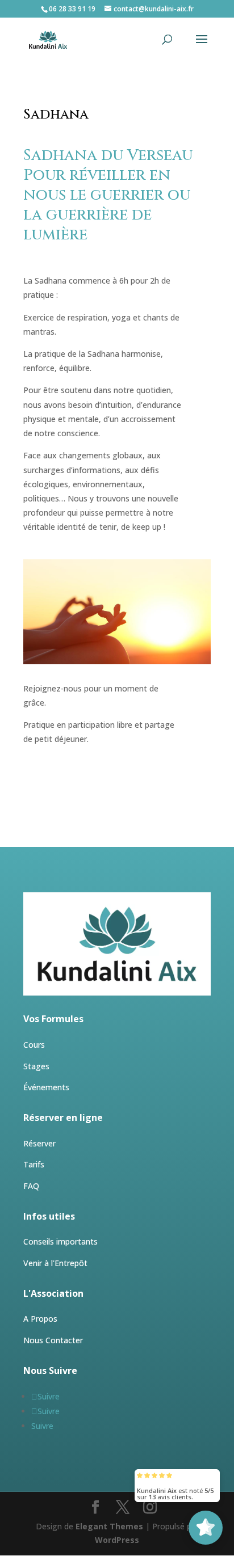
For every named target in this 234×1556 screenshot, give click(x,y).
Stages (36, 1066)
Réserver (39, 1143)
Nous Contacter (53, 1340)
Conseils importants (60, 1241)
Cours (34, 1044)
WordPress (117, 1539)
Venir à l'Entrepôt (55, 1263)
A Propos (40, 1318)
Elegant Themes (109, 1526)
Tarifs (33, 1164)
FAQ (31, 1185)
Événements (46, 1087)
